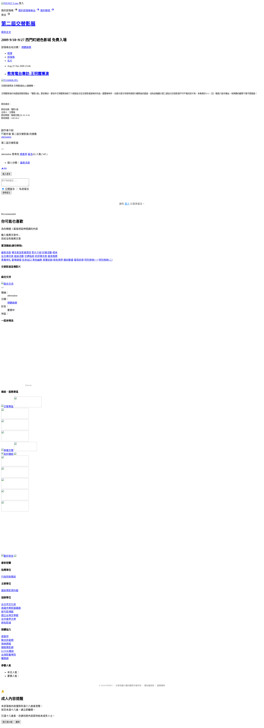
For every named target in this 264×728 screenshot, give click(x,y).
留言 (30, 154)
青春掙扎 (6, 260)
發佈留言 (6, 193)
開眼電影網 (7, 647)
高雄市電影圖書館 (11, 608)
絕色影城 (6, 622)
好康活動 (47, 252)
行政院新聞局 (8, 576)
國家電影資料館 (9, 590)
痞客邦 (23, 154)
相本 (55, 252)
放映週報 (6, 643)
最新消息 (25, 162)
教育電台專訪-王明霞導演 (28, 74)
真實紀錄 (48, 260)
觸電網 (5, 658)
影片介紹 (37, 252)
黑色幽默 (37, 260)
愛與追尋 (79, 260)
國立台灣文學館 (9, 615)
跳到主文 (6, 32)
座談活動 (19, 256)
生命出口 (27, 260)
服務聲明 (161, 685)
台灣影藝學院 (8, 654)
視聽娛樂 (26, 47)
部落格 (11, 57)
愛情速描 (16, 260)
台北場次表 (7, 256)
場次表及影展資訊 (21, 252)
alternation (6, 137)
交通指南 (29, 256)
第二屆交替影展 (18, 23)
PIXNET (109, 685)
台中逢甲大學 (8, 619)
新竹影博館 (7, 611)
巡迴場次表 (41, 256)
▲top (4, 168)
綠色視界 (58, 260)
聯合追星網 (7, 640)
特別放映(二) (105, 260)
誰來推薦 (52, 256)
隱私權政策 (149, 685)
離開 (18, 722)
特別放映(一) (91, 260)
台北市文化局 (8, 604)
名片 (9, 60)
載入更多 (6, 174)
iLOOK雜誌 (7, 651)
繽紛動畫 (68, 260)
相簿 (9, 53)
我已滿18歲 (7, 722)
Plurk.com (28, 385)
